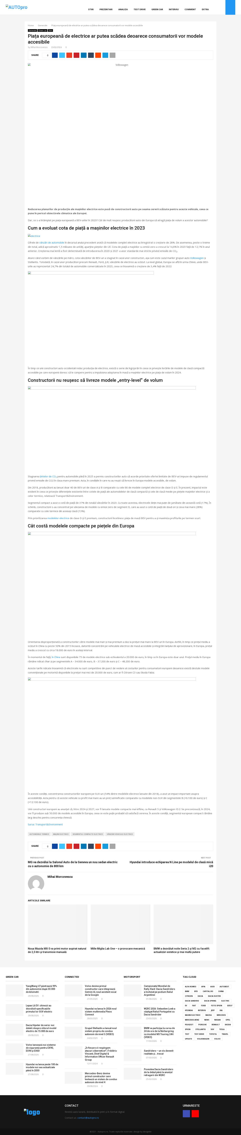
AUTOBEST (224, 986)
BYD (196, 991)
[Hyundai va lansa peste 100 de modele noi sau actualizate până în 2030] (14, 1069)
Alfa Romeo (190, 986)
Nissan (217, 1020)
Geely (229, 1005)
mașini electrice (61, 834)
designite (147, 1131)
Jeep (213, 1010)
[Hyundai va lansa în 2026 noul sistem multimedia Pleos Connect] (73, 1013)
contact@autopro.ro (88, 1117)
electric (225, 1001)
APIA (203, 986)
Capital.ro (208, 991)
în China (56, 657)
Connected (72, 976)
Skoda (228, 1024)
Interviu (174, 9)
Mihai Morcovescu (39, 47)
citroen (189, 996)
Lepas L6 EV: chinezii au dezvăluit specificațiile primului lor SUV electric (39, 1008)
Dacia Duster (214, 996)
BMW (187, 991)
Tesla (221, 1029)
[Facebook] (218, 7)
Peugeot (189, 1024)
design (136, 1131)
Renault (216, 1024)
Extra (205, 9)
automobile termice (39, 834)
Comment (190, 9)
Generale (32, 30)
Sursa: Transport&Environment (45, 824)
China (221, 991)
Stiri (91, 9)
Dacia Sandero (192, 1001)
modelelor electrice (58, 518)
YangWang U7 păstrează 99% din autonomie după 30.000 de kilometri (41, 989)
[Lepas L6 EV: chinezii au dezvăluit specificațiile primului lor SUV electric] (14, 1010)
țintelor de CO (48, 476)
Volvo (217, 1039)
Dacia (200, 996)
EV (186, 1005)
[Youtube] (222, 7)
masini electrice (192, 1015)
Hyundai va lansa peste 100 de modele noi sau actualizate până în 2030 (42, 1067)
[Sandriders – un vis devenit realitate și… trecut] (132, 1055)
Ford (203, 1005)
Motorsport (132, 976)
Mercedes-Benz (192, 1020)
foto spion (216, 1005)
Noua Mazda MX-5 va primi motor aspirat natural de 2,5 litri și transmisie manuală (57, 950)
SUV (212, 1029)
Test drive (140, 9)
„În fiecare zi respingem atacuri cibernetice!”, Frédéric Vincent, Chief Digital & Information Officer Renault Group (101, 1054)
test (187, 1034)
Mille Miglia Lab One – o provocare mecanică (118, 948)
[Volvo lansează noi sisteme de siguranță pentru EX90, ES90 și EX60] (14, 1049)
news (206, 1020)
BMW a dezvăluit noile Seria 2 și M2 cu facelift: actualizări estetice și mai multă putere (182, 950)
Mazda (208, 1015)
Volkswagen (197, 258)
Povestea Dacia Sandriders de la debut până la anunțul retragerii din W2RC (158, 1072)
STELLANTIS (200, 1029)
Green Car (12, 976)
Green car (157, 9)
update (188, 1039)
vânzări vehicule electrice (120, 834)
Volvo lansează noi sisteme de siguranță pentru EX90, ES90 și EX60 (41, 1048)
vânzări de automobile (51, 242)
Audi (212, 986)
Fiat (194, 1005)
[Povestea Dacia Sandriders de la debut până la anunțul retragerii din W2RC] (132, 1074)
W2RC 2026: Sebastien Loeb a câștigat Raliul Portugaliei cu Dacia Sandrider (159, 1011)
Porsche (202, 1024)
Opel (228, 1020)
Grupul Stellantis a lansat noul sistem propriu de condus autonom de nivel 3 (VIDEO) (101, 1031)
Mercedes (221, 1015)
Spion (187, 1029)
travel (225, 1034)
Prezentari (106, 9)
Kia (221, 1010)
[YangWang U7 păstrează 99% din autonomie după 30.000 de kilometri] (14, 990)
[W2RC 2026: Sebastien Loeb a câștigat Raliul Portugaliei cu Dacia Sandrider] (132, 1013)
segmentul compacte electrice (88, 834)
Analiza (123, 9)
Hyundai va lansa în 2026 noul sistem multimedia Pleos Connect (101, 1011)
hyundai (189, 1010)
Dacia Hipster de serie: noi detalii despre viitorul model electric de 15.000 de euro (41, 1028)
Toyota (213, 1034)
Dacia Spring (210, 1001)
